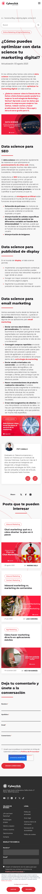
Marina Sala (32, 565)
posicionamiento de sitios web (14, 165)
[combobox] (18, 25)
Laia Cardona (32, 619)
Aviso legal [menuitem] (27, 818)
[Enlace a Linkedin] (12, 798)
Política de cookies (30, 834)
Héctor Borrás (31, 671)
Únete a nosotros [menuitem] (8, 830)
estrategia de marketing (26, 359)
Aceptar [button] (13, 889)
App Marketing (11, 630)
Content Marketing (13, 580)
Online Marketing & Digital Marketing (16, 32)
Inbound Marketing (13, 524)
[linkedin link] (27, 478)
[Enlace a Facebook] (15, 798)
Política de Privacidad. (14, 872)
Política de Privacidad (30, 752)
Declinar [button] (28, 889)
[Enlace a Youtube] (4, 798)
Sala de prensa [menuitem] (8, 833)
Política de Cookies (6, 880)
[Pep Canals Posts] (35, 478)
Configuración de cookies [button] (21, 884)
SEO (15, 177)
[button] (39, 3)
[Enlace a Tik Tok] (23, 798)
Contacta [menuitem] (6, 837)
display (18, 260)
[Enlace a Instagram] (8, 798)
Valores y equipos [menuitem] (8, 826)
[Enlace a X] (19, 798)
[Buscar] (38, 25)
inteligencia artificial (26, 196)
